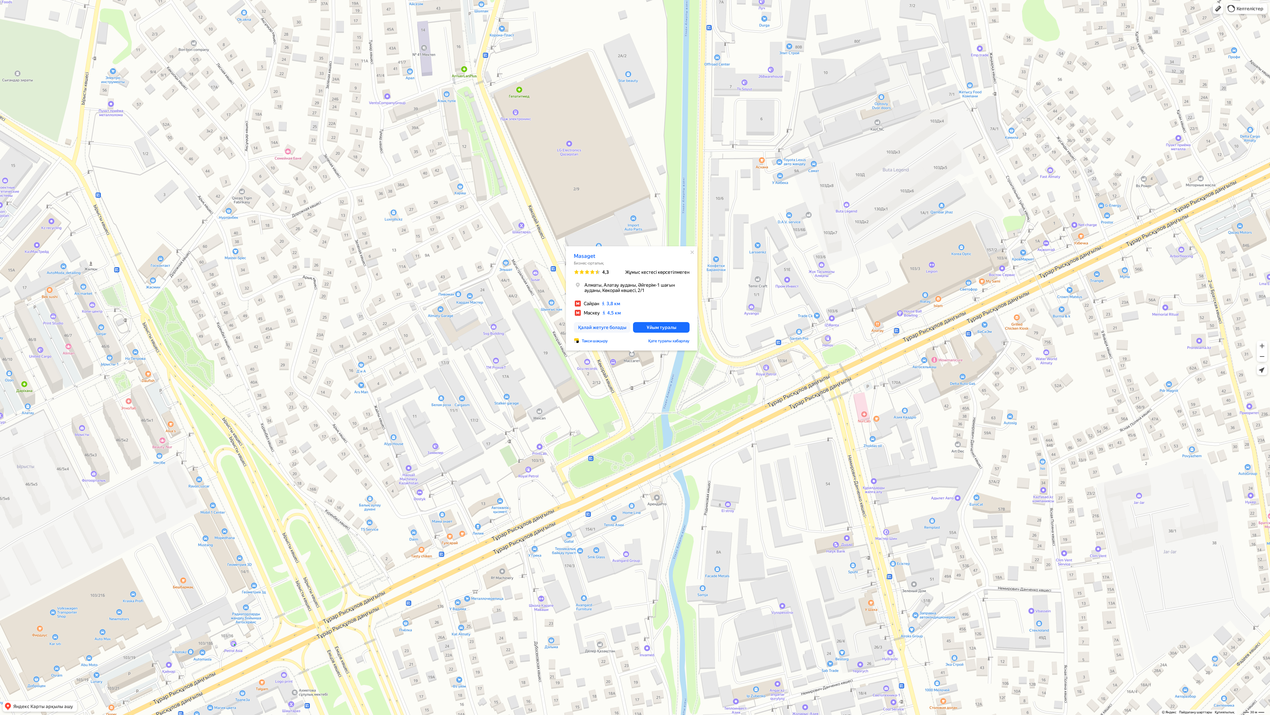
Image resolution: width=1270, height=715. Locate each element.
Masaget (584, 256)
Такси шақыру (595, 341)
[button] (1218, 8)
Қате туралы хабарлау (669, 341)
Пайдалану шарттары (1195, 712)
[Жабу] (692, 252)
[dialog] (632, 298)
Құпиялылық (1224, 712)
